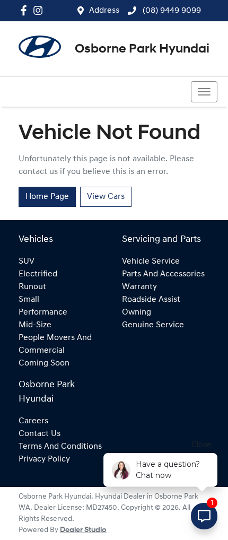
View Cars (106, 197)
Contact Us (39, 434)
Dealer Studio (83, 530)
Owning (136, 312)
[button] (204, 91)
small (29, 299)
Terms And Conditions (60, 446)
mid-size (35, 325)
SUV (26, 261)
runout (32, 287)
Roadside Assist (151, 299)
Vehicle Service (151, 261)
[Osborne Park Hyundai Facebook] (26, 10)
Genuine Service (153, 325)
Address (104, 10)
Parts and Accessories (163, 274)
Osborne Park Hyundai (142, 49)
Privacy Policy (44, 459)
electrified (38, 274)
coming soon (44, 363)
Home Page (47, 197)
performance (43, 312)
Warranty (139, 287)
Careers (33, 421)
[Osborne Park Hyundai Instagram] (40, 10)
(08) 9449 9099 (171, 10)
